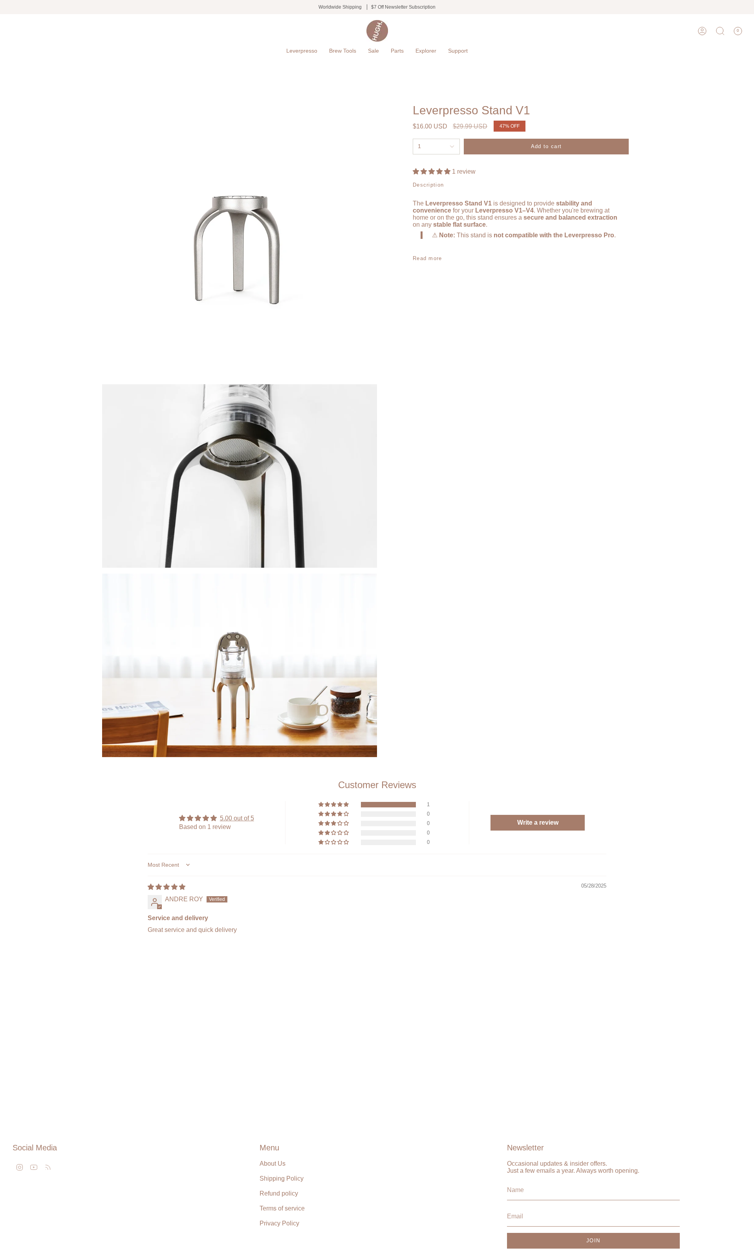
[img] (166, 887)
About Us (272, 1163)
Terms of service (282, 1208)
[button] (301, 51)
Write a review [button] (537, 822)
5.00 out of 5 (237, 818)
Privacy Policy (279, 1223)
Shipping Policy (282, 1178)
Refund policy (279, 1193)
